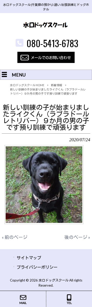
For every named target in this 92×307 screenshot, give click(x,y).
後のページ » (77, 237)
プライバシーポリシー (37, 267)
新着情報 (56, 85)
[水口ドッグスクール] (46, 33)
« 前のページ (15, 237)
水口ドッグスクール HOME (27, 85)
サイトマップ (29, 257)
